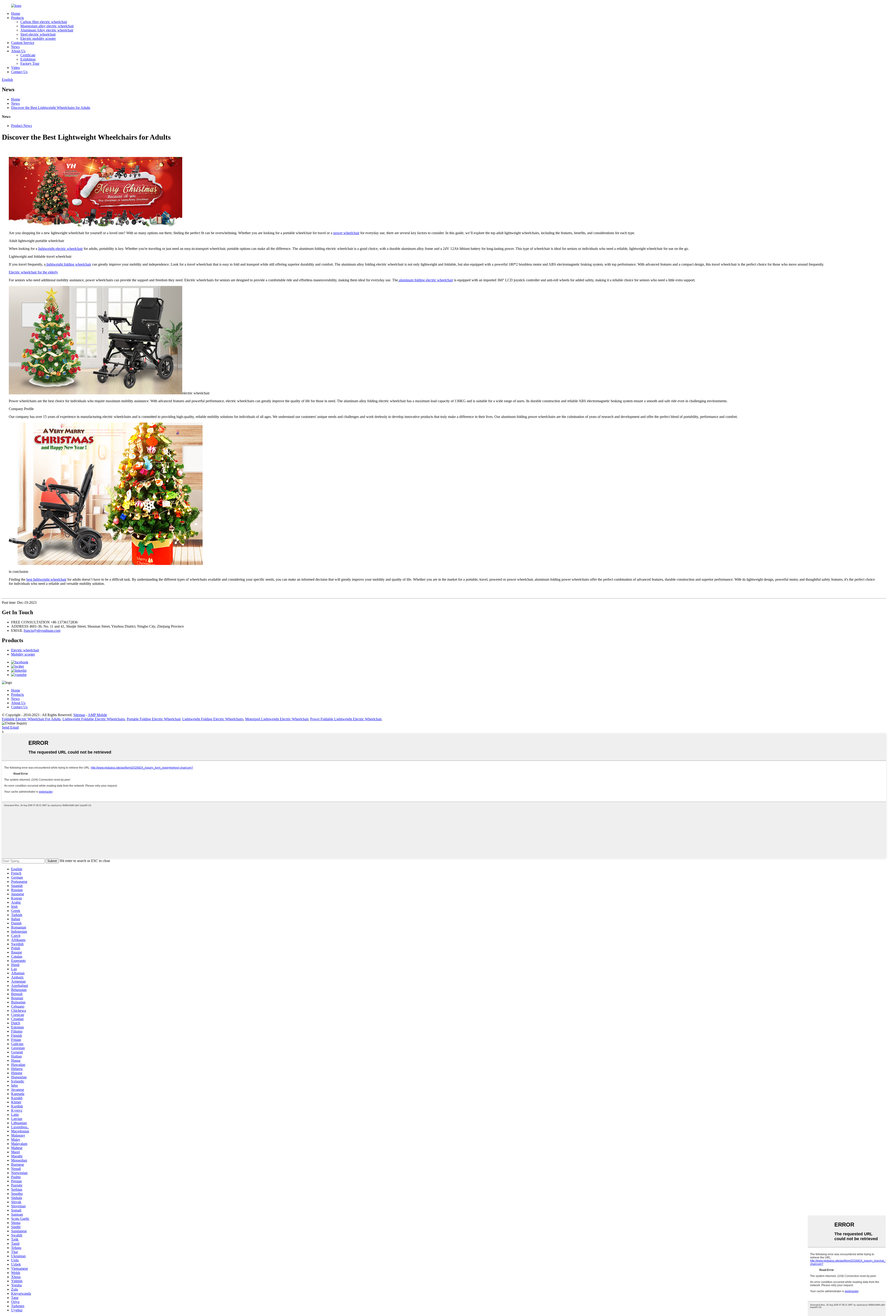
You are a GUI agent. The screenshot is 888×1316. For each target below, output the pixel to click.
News (15, 47)
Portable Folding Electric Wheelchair (153, 719)
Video (15, 68)
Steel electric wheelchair (38, 34)
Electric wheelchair (25, 650)
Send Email (10, 727)
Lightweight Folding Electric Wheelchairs (212, 719)
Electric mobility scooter (38, 38)
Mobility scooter (23, 654)
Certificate (27, 55)
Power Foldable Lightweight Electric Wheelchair (345, 719)
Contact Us (19, 72)
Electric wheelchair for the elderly (33, 272)
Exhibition (28, 59)
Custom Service (22, 43)
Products (17, 18)
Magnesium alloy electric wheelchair (47, 26)
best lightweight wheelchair (46, 579)
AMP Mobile (97, 715)
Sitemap (79, 715)
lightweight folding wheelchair (68, 264)
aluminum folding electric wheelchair (425, 280)
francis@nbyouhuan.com (42, 630)
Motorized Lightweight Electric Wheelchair (276, 719)
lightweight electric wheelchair (60, 249)
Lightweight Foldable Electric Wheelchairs (93, 719)
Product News (21, 126)
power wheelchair (346, 233)
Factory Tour (29, 63)
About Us (18, 51)
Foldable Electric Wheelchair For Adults (31, 719)
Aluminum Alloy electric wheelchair (46, 30)
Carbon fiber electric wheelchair (43, 22)
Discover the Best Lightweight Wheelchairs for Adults (50, 108)
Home (15, 13)
